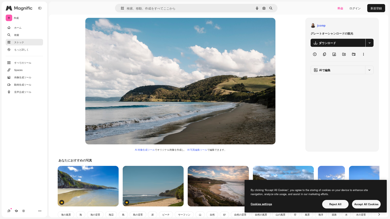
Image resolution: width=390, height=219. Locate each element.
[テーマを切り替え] (23, 211)
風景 (307, 214)
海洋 (320, 214)
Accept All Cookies (366, 204)
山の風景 (280, 214)
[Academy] (16, 211)
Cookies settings (261, 204)
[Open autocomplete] (120, 8)
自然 (212, 214)
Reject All (335, 204)
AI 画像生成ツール (145, 149)
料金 (340, 8)
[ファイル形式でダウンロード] (369, 43)
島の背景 (138, 214)
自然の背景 (240, 214)
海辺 (111, 214)
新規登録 (376, 8)
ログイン (355, 8)
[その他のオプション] (363, 54)
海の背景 (95, 214)
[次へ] (379, 214)
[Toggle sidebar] (40, 8)
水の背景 (361, 214)
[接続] (9, 211)
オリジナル (113, 25)
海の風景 (66, 214)
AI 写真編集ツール (197, 149)
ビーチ (166, 214)
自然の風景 (261, 214)
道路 (334, 214)
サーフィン (184, 214)
